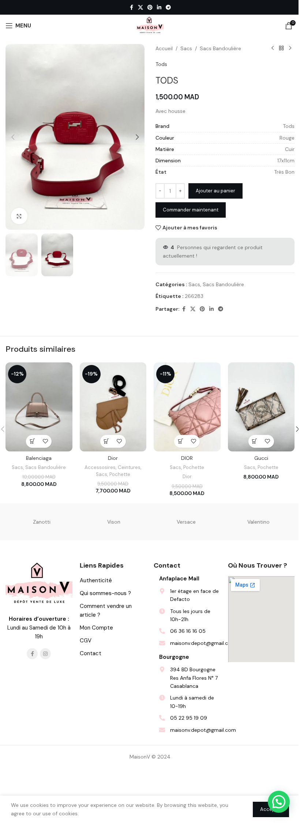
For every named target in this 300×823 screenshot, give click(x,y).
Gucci (261, 458)
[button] (12, 137)
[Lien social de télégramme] (168, 7)
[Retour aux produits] (281, 48)
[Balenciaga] (38, 406)
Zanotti (41, 521)
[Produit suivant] (290, 48)
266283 (194, 296)
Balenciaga (39, 458)
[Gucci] (261, 406)
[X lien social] (140, 7)
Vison (113, 521)
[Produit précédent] (272, 48)
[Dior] (113, 406)
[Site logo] (150, 25)
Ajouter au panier (215, 191)
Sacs (186, 48)
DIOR (187, 458)
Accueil (164, 48)
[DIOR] (187, 406)
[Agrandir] (19, 216)
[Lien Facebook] (131, 7)
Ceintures (129, 467)
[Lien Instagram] (45, 653)
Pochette (119, 474)
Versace (186, 521)
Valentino (258, 521)
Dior (113, 458)
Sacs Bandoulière (220, 48)
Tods (161, 64)
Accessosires (100, 467)
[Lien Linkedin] (159, 7)
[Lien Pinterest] (150, 7)
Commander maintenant (190, 210)
